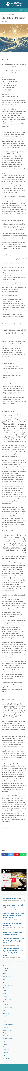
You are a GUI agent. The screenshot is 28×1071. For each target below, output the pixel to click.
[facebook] (4, 854)
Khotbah (5, 1005)
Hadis (4, 993)
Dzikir (4, 988)
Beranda (14, 1066)
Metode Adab (7, 1016)
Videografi (6, 1058)
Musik (4, 1021)
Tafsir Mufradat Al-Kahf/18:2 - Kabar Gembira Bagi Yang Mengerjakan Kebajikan (14, 941)
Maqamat (6, 1013)
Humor (5, 996)
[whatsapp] (23, 854)
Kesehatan (6, 1002)
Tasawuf (5, 1047)
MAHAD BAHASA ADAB (16, 1068)
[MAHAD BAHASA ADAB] (14, 4)
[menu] (2, 10)
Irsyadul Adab (7, 999)
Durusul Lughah (7, 985)
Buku (4, 979)
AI (3, 965)
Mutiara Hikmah (8, 1024)
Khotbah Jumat (7, 1007)
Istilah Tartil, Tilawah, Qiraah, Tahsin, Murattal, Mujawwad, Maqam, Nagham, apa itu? (14, 915)
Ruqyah (5, 1033)
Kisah (4, 1010)
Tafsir (4, 1041)
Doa (4, 982)
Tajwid (5, 1044)
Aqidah (5, 971)
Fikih (4, 990)
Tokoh (5, 1055)
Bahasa (5, 974)
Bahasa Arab (7, 976)
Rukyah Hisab (7, 1030)
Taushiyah (6, 1050)
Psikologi (5, 1027)
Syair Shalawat (7, 1038)
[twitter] (11, 854)
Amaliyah (5, 968)
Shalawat (5, 1036)
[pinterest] (17, 854)
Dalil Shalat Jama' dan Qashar (12, 898)
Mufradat (5, 1019)
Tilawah (5, 1052)
